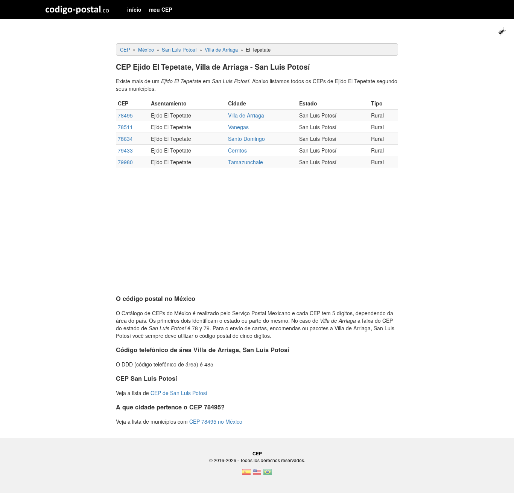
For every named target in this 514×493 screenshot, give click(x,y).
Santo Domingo (246, 138)
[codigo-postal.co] (77, 9)
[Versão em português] (267, 474)
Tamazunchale (245, 162)
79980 (125, 162)
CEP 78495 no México (215, 421)
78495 (125, 115)
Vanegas (238, 127)
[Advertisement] (257, 228)
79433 (125, 150)
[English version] (257, 474)
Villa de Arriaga (246, 115)
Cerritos (237, 150)
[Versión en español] (246, 474)
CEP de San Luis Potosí (179, 393)
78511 (125, 127)
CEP (257, 453)
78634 (125, 138)
